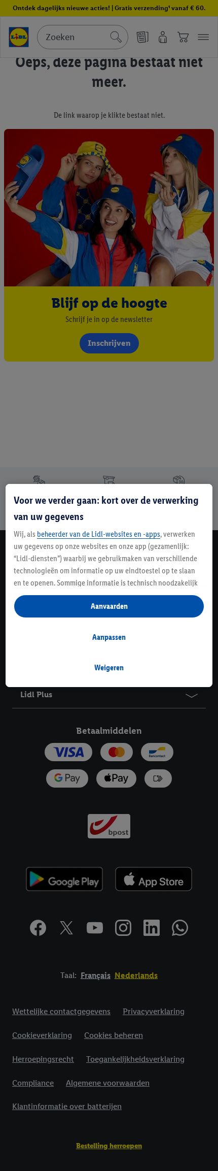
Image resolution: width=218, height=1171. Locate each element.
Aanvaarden (109, 606)
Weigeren (109, 667)
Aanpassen (109, 637)
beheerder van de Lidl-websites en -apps (98, 534)
